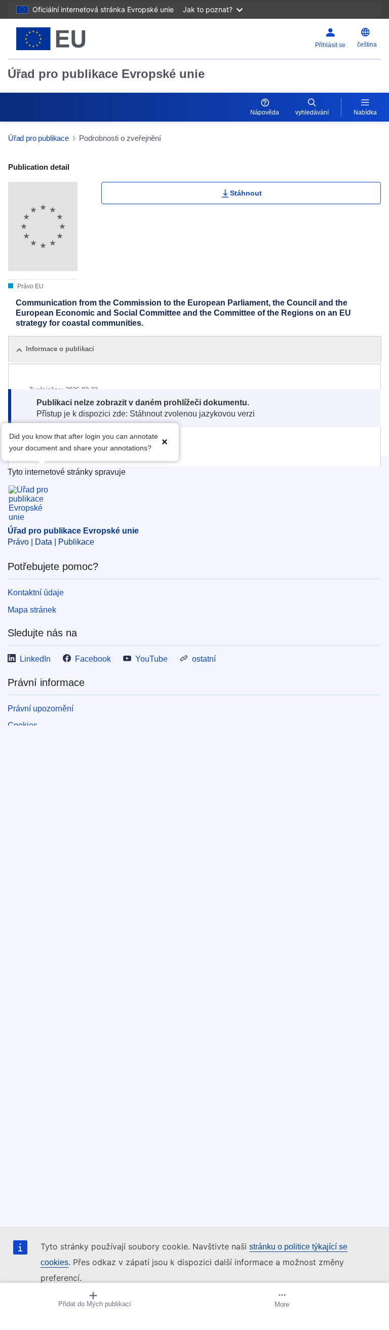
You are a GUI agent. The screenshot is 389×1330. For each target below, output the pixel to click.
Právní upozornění (40, 708)
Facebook (93, 659)
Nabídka (365, 112)
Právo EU (30, 286)
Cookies (22, 725)
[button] (164, 441)
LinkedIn (35, 659)
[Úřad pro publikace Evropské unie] (73, 38)
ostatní (204, 659)
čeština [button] (367, 44)
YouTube (151, 659)
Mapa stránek (32, 609)
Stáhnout (246, 193)
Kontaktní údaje (36, 592)
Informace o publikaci (60, 349)
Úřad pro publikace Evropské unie (106, 74)
